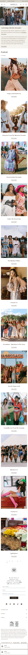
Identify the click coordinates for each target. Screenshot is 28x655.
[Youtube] (21, 604)
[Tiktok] (17, 604)
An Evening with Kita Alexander (11, 28)
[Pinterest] (14, 604)
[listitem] (14, 16)
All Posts (4, 55)
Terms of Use (24, 642)
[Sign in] (21, 4)
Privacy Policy (16, 642)
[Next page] (21, 561)
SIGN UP (14, 597)
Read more (4, 46)
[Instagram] (10, 604)
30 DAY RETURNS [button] (11, 1)
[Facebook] (6, 604)
